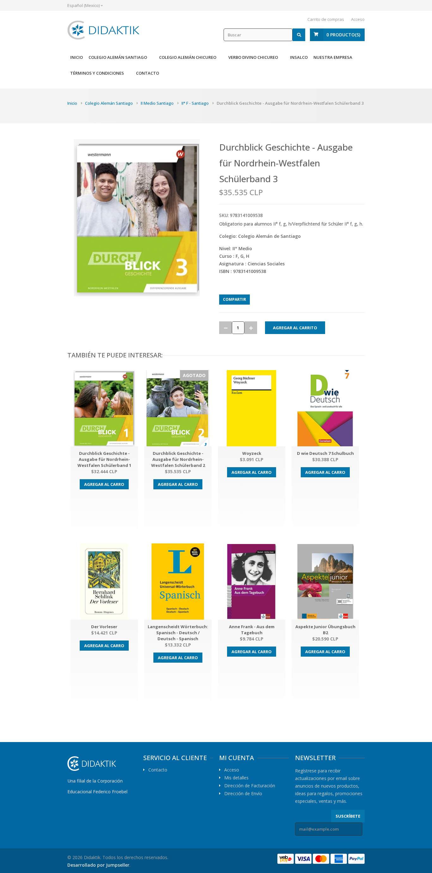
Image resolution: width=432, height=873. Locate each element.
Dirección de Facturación (249, 786)
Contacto (147, 73)
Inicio (76, 57)
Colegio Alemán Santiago (118, 57)
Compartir (234, 299)
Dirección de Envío (243, 793)
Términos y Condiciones (97, 73)
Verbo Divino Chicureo (253, 57)
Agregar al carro (104, 484)
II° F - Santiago (195, 103)
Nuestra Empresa (332, 57)
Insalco (299, 57)
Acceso (358, 19)
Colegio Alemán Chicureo (187, 57)
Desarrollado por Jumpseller (98, 865)
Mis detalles (236, 778)
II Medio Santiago (157, 103)
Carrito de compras (325, 19)
